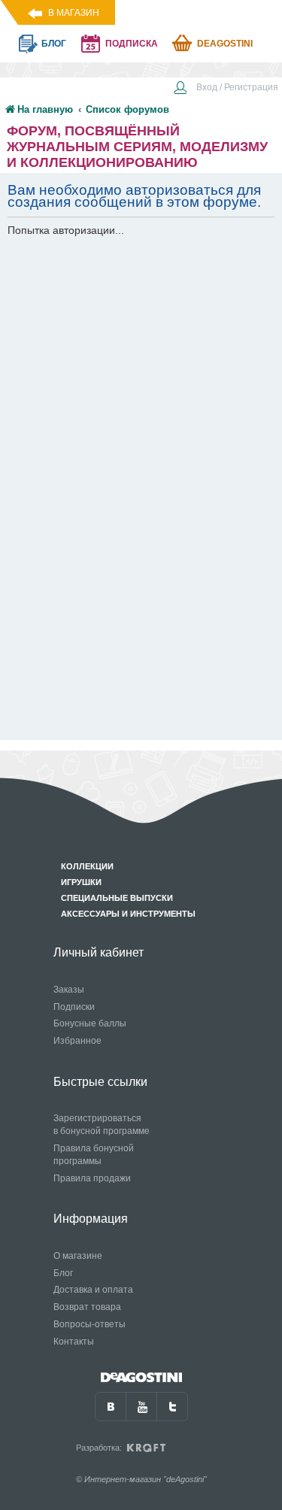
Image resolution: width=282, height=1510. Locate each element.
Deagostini (225, 43)
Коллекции (87, 866)
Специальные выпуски (117, 897)
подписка (131, 43)
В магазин (73, 13)
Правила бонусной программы (93, 1154)
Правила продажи (92, 1178)
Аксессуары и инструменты (128, 913)
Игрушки (81, 882)
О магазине (77, 1256)
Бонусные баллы (89, 1023)
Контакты (73, 1341)
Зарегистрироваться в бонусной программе (101, 1124)
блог (53, 43)
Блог (63, 1273)
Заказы (68, 989)
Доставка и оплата (93, 1289)
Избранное (77, 1040)
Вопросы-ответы (89, 1324)
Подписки (74, 1007)
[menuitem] (225, 88)
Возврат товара (87, 1307)
